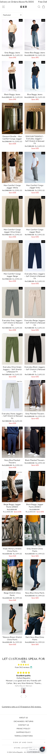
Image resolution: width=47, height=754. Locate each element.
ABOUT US (23, 718)
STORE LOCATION (23, 748)
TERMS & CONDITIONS (23, 736)
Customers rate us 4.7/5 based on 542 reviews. (21, 706)
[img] (23, 664)
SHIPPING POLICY (23, 732)
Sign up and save (23, 742)
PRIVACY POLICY (23, 729)
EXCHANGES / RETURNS (23, 721)
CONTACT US (23, 725)
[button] (21, 696)
